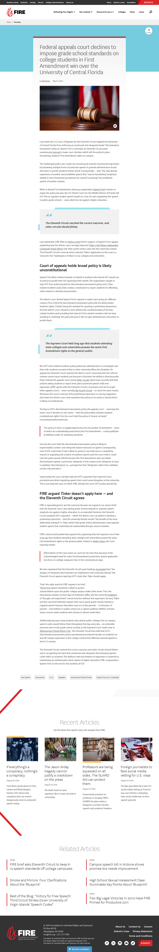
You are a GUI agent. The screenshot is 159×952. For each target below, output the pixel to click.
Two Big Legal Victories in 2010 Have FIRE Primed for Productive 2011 (119, 900)
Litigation (62, 677)
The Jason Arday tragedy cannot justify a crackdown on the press (58, 773)
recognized (101, 569)
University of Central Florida (81, 677)
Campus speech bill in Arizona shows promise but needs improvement (116, 866)
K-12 (51, 677)
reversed (56, 152)
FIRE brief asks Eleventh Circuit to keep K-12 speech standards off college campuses (41, 866)
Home (9, 22)
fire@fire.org (49, 934)
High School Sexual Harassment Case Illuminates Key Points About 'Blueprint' (118, 882)
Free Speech (25, 677)
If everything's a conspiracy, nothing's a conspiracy (21, 771)
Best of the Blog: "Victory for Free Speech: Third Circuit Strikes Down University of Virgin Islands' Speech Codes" (40, 900)
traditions (112, 594)
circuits (86, 379)
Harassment (39, 677)
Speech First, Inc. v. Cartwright (108, 677)
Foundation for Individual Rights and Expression (72, 925)
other (79, 379)
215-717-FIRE (63, 934)
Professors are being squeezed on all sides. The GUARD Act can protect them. (98, 775)
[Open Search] (150, 12)
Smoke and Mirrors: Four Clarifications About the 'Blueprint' (38, 882)
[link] (17, 12)
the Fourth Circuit (83, 390)
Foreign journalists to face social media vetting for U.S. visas (136, 771)
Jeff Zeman (46, 81)
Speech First (99, 189)
